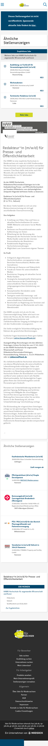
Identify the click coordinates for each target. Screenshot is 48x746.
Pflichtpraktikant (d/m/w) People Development (25, 476)
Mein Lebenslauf (24, 665)
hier (34, 25)
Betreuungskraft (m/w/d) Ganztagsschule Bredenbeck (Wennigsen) (23, 498)
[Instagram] (26, 644)
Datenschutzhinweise (24, 701)
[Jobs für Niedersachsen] (24, 4)
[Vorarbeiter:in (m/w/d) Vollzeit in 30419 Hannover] (7, 546)
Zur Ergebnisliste (13, 608)
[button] (43, 21)
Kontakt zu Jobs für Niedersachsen (24, 708)
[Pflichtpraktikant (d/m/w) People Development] (7, 476)
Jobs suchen (24, 655)
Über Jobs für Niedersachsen (24, 691)
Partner (24, 694)
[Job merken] (5, 66)
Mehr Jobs (24, 115)
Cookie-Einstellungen (24, 711)
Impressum (24, 704)
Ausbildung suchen (24, 659)
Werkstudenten (16, 82)
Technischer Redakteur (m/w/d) (23, 96)
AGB (24, 698)
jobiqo (31, 728)
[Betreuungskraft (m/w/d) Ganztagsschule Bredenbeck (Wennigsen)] (7, 497)
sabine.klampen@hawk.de (24, 338)
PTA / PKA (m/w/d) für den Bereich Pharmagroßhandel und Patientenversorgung (26, 524)
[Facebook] (22, 644)
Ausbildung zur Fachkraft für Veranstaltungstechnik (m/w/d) (22, 66)
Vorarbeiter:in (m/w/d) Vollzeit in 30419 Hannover (25, 546)
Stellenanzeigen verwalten (24, 681)
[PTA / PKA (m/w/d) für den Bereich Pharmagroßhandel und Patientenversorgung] (7, 523)
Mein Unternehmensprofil (24, 678)
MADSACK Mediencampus (29, 480)
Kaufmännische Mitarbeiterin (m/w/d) (27, 456)
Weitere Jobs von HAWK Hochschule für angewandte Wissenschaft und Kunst (20, 56)
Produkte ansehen (24, 675)
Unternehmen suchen (24, 662)
